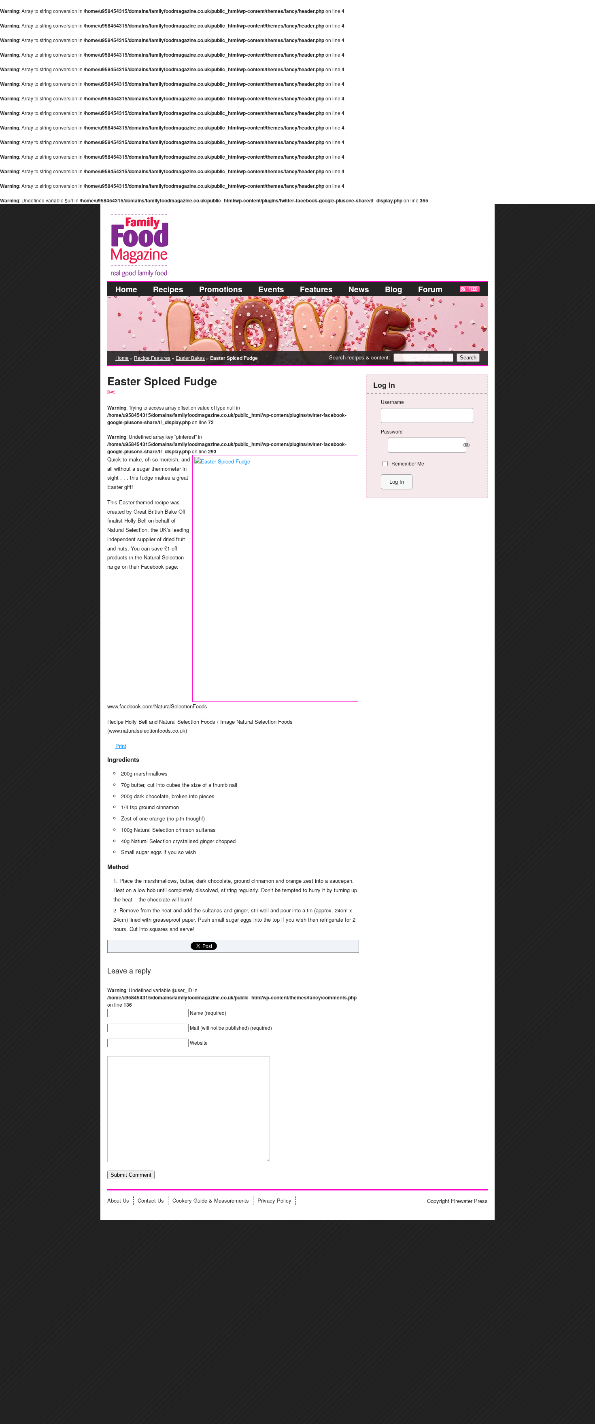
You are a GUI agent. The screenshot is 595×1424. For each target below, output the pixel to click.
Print (120, 746)
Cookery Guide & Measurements (210, 1200)
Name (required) (208, 1012)
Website (199, 1042)
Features (316, 289)
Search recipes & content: (359, 357)
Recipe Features (152, 357)
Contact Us (151, 1200)
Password (392, 431)
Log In (396, 482)
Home (126, 289)
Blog (393, 289)
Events (271, 289)
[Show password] (466, 445)
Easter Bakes (190, 357)
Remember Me (407, 463)
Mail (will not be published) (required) (231, 1027)
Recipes (168, 289)
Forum (430, 289)
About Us (118, 1200)
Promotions (220, 289)
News (358, 289)
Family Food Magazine (110, 212)
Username (392, 401)
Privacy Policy (274, 1200)
